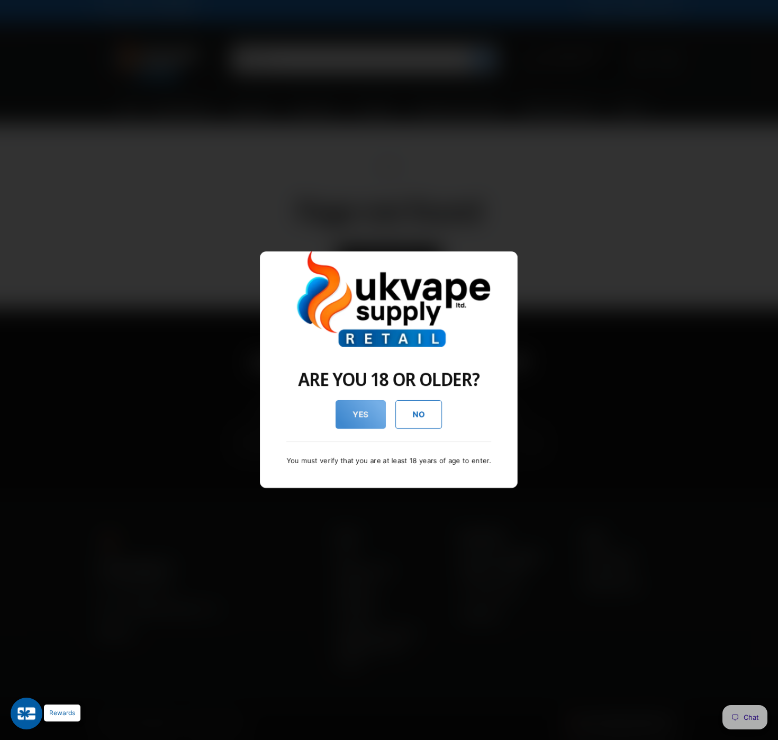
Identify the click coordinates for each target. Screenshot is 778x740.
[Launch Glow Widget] (26, 713)
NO (419, 414)
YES (360, 414)
